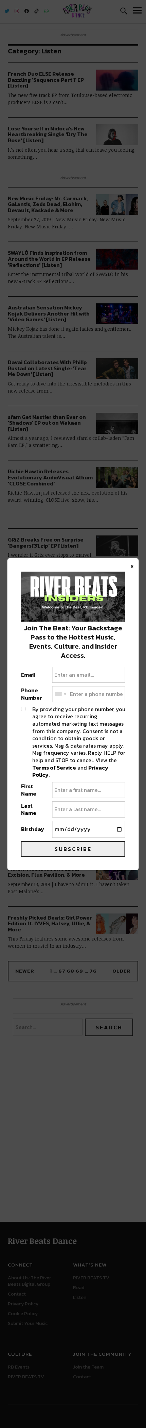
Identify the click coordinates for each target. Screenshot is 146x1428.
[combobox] (60, 694)
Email (28, 675)
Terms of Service (54, 767)
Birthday (32, 829)
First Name (28, 790)
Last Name (28, 809)
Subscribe (73, 849)
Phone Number (31, 694)
